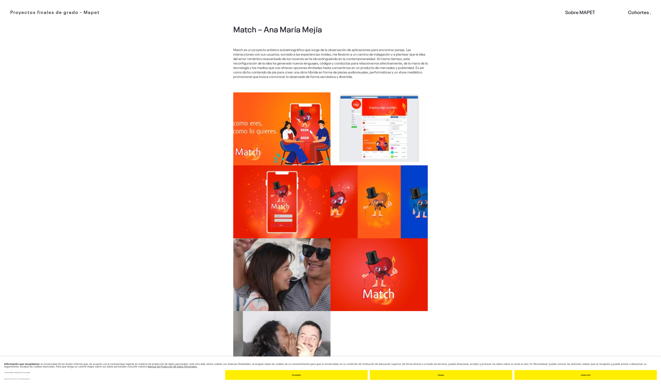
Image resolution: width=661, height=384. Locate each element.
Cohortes (638, 12)
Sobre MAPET (580, 12)
